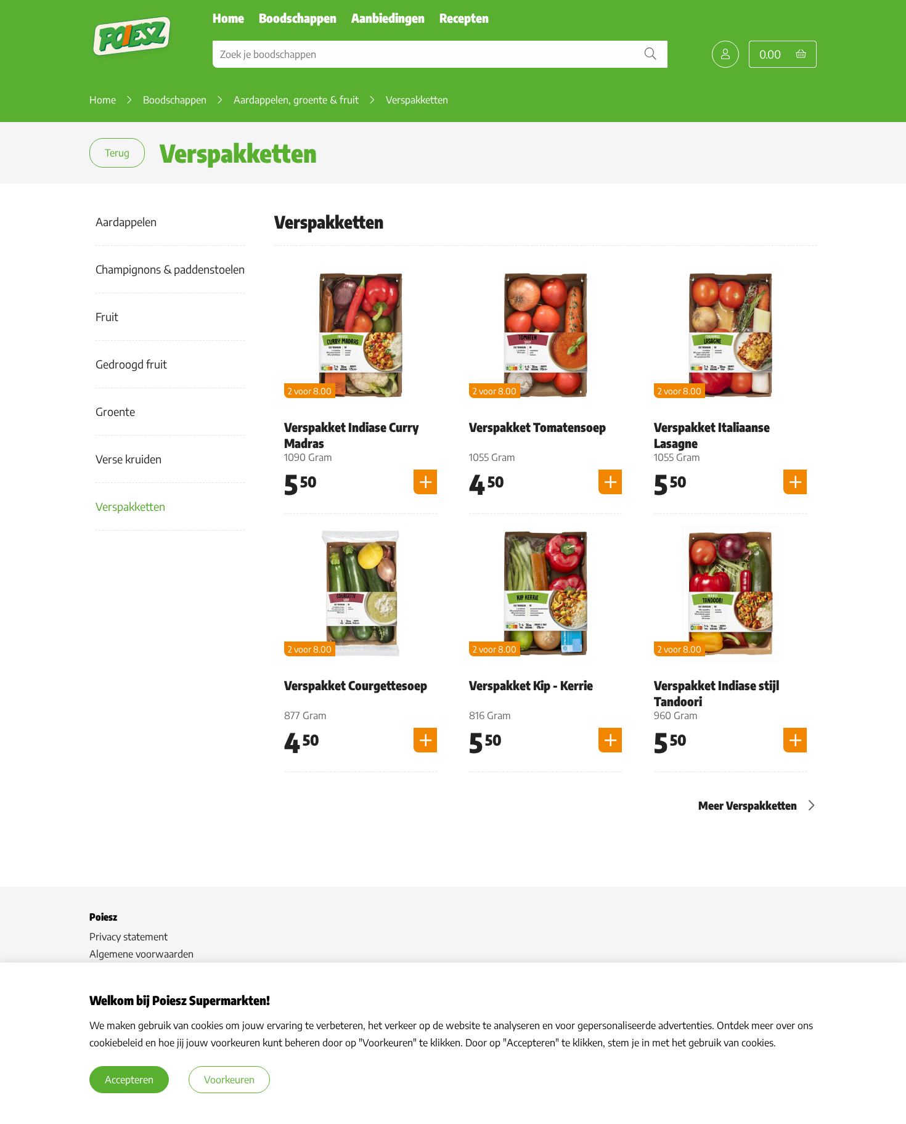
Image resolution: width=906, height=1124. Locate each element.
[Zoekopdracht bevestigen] (650, 54)
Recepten (464, 17)
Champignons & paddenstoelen (170, 269)
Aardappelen (126, 221)
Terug (117, 153)
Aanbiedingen (388, 17)
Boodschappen (298, 17)
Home (228, 17)
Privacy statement (128, 937)
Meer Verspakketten (747, 805)
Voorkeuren (229, 1079)
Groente (115, 411)
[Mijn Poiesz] (725, 54)
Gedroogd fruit (131, 364)
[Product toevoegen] (425, 482)
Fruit (107, 316)
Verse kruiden (128, 459)
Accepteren (129, 1079)
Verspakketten (130, 506)
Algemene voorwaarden (141, 954)
